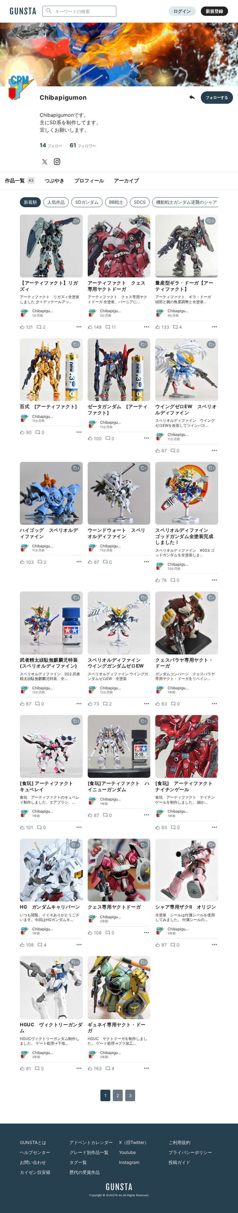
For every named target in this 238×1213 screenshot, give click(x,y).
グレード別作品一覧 (88, 1152)
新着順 (30, 202)
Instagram (129, 1162)
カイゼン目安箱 (35, 1172)
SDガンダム (87, 202)
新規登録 (214, 11)
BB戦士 (116, 202)
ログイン (182, 11)
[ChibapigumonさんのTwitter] (46, 162)
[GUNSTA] (23, 11)
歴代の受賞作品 (84, 1172)
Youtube (127, 1152)
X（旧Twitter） (134, 1142)
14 (51, 145)
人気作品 (56, 202)
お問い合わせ (33, 1162)
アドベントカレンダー (91, 1142)
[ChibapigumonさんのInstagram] (58, 162)
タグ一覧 (78, 1162)
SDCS (140, 202)
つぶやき (54, 180)
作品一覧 (19, 180)
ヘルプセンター (35, 1152)
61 (83, 145)
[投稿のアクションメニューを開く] (79, 327)
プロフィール (89, 180)
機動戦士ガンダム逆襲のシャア (186, 202)
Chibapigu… (42, 311)
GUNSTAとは (33, 1142)
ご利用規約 (179, 1142)
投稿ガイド (179, 1162)
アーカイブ (126, 180)
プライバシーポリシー (190, 1152)
